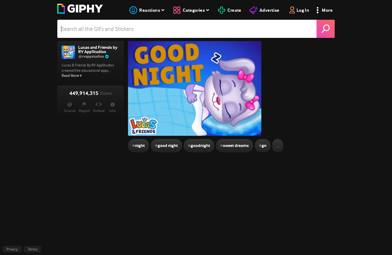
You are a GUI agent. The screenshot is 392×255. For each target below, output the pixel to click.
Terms (32, 249)
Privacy (12, 249)
